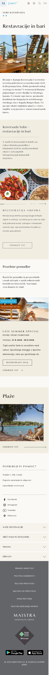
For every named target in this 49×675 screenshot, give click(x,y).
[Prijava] (34, 3)
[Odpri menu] (45, 3)
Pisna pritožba (23, 606)
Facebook (12, 499)
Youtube (12, 510)
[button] (42, 203)
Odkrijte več (17, 245)
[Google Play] (13, 660)
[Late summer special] (24, 309)
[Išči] (39, 3)
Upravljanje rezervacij (13, 486)
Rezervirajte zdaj (17, 363)
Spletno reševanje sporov (23, 614)
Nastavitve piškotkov (23, 599)
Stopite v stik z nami (12, 475)
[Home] (9, 3)
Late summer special (21, 331)
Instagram (12, 505)
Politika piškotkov (23, 591)
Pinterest (12, 516)
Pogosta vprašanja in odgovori (17, 480)
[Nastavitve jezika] (28, 3)
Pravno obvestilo (23, 576)
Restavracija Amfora (22, 210)
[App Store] (34, 660)
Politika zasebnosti (23, 583)
